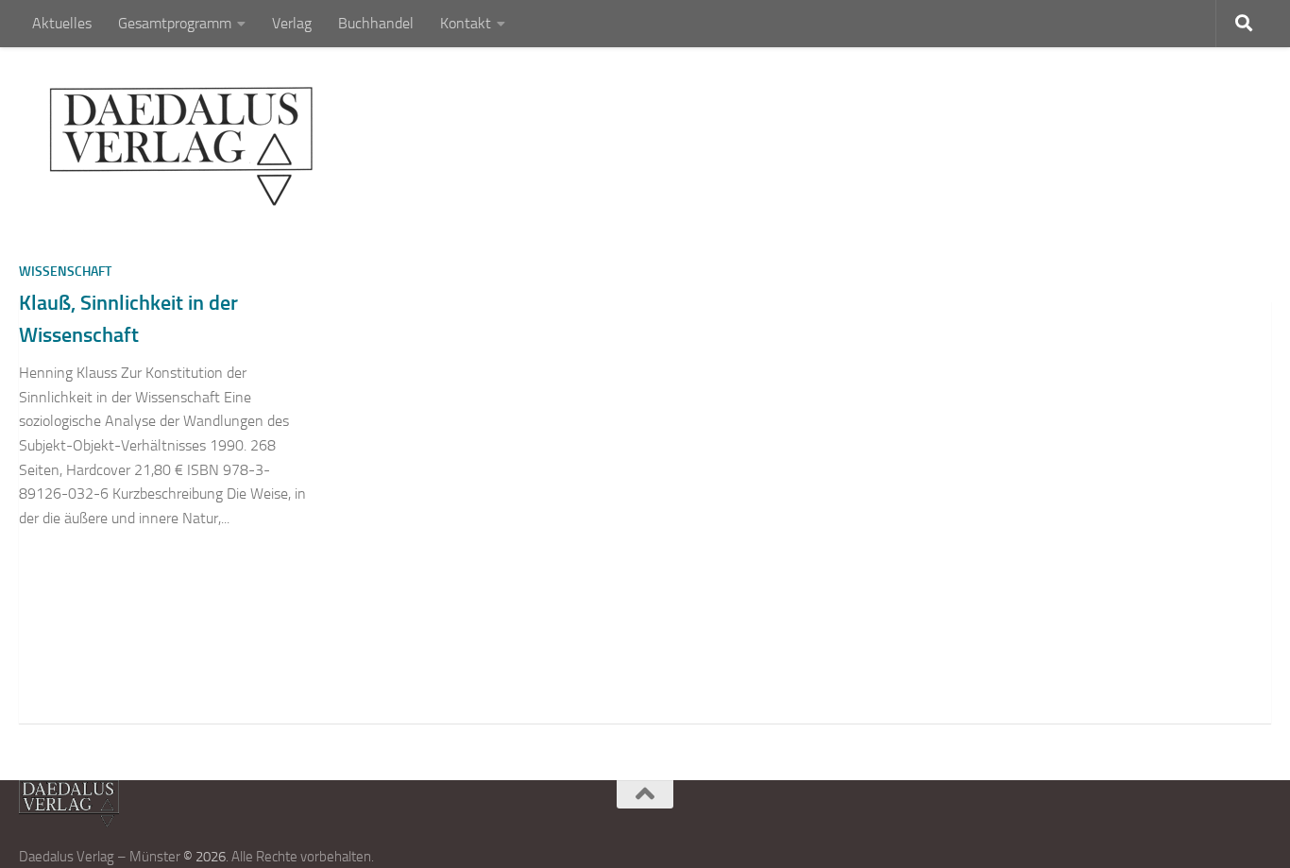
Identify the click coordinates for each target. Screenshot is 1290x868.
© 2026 (204, 856)
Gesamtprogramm (174, 23)
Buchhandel (376, 23)
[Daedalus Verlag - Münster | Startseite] (180, 146)
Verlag (292, 23)
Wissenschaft (65, 272)
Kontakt (465, 23)
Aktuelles (62, 23)
